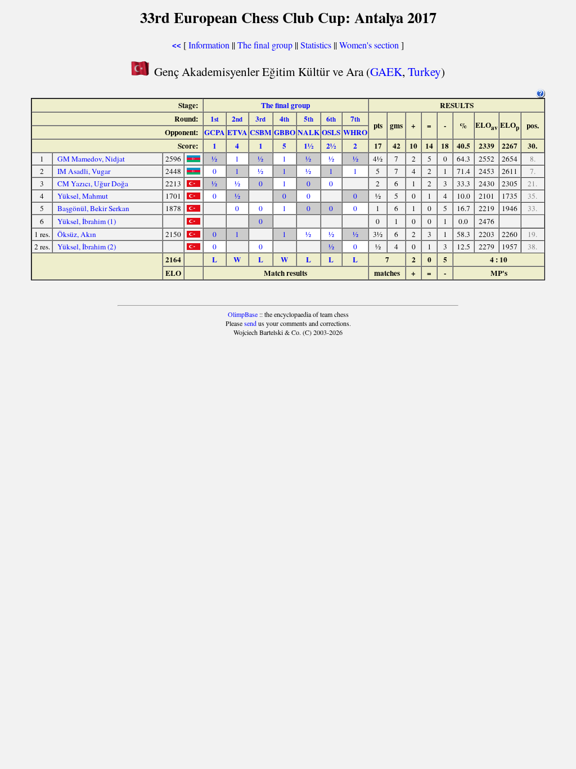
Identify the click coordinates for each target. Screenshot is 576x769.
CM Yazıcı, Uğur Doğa (92, 183)
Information (209, 45)
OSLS (331, 132)
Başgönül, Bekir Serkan (93, 208)
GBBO (284, 132)
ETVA (237, 132)
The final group (264, 45)
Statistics (315, 45)
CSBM (261, 132)
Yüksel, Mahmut (82, 196)
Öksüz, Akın (76, 234)
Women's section (369, 45)
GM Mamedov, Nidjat (91, 159)
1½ (308, 145)
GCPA (214, 132)
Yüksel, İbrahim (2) (86, 247)
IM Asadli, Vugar (83, 171)
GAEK (386, 71)
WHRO (355, 132)
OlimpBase (243, 314)
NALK (309, 132)
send (250, 323)
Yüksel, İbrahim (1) (86, 221)
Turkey (424, 71)
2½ (331, 145)
